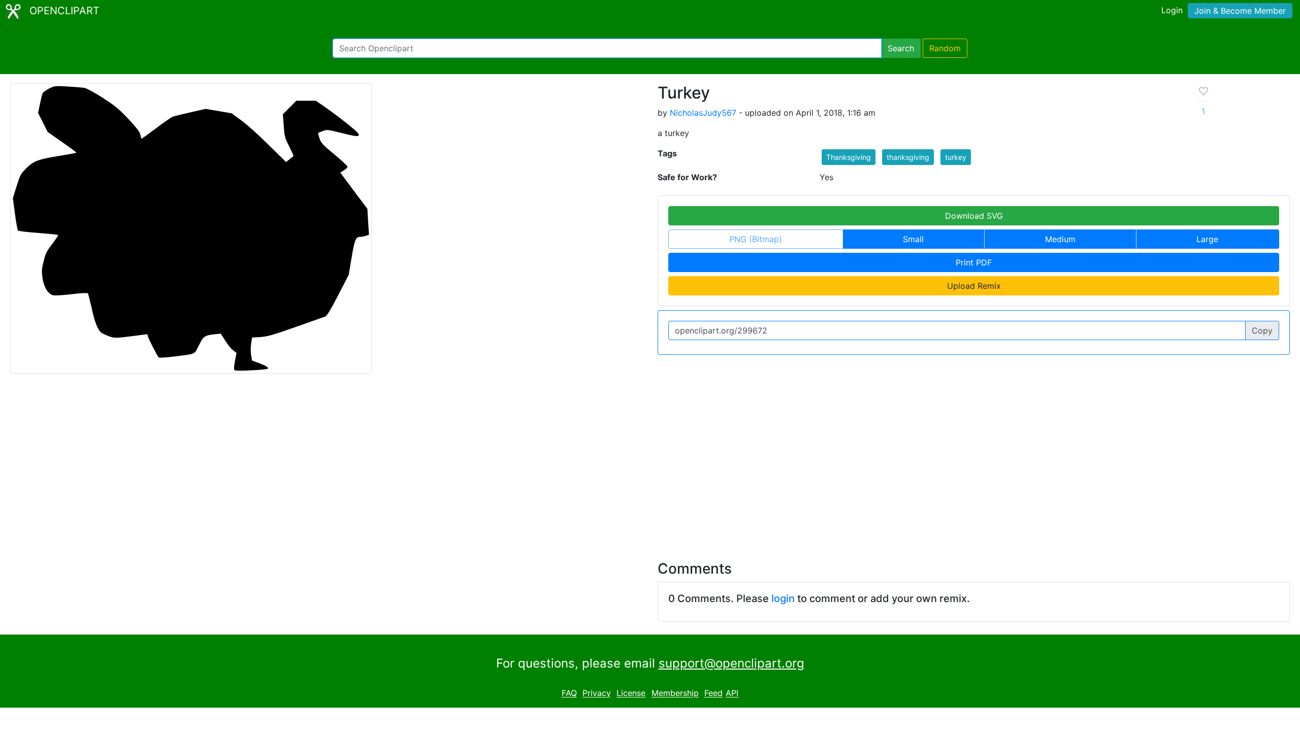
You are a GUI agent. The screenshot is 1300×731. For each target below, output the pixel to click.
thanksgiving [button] (908, 157)
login (783, 598)
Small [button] (913, 239)
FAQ (569, 693)
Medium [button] (1060, 239)
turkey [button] (955, 157)
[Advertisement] (650, 461)
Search (901, 48)
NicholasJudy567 (703, 113)
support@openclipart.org (731, 663)
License (630, 693)
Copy (1262, 330)
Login (1172, 10)
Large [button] (1207, 239)
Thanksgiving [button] (848, 157)
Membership (675, 693)
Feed (713, 693)
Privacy (596, 693)
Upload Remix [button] (974, 286)
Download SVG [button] (974, 216)
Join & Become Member (1240, 11)
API (732, 693)
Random (945, 48)
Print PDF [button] (974, 262)
